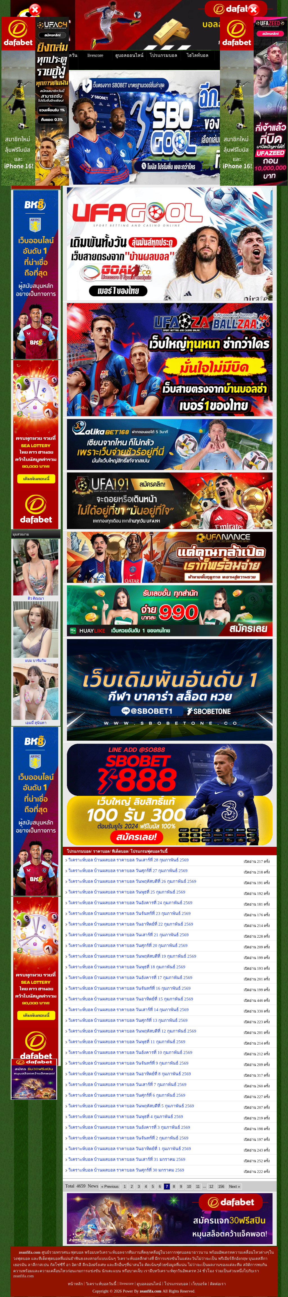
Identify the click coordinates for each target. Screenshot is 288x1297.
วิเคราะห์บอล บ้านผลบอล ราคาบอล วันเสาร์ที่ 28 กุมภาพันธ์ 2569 (128, 859)
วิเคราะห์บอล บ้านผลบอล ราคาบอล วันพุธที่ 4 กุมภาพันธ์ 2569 (125, 1116)
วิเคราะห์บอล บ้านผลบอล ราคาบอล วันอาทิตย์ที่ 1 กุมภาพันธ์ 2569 (129, 1148)
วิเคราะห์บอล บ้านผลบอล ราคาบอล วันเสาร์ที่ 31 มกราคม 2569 (126, 1159)
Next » (234, 1186)
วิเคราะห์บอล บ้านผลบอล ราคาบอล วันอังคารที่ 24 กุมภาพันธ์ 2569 (129, 902)
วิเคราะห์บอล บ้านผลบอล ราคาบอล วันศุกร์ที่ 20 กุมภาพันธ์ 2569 (127, 945)
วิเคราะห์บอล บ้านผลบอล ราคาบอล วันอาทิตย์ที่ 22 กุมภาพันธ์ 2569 (130, 924)
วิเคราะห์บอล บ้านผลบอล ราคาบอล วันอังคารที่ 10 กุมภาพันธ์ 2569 (129, 1052)
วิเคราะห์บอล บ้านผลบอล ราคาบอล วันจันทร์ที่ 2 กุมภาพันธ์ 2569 (127, 1137)
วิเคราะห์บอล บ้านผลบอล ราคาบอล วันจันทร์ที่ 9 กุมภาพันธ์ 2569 (127, 1063)
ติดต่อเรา (218, 1284)
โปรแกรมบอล (163, 55)
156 (221, 1186)
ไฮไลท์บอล (197, 55)
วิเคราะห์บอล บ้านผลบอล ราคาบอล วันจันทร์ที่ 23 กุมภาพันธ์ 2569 (129, 913)
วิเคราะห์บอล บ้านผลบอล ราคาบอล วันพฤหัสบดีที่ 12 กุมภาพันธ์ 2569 (131, 1031)
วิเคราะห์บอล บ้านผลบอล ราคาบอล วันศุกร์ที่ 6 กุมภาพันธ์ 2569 (126, 1095)
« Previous (110, 1186)
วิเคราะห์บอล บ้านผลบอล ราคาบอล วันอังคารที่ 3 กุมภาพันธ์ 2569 (128, 1127)
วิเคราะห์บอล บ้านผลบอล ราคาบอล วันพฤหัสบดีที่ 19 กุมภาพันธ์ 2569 (131, 956)
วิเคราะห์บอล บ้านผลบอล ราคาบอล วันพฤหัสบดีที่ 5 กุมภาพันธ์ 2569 (130, 1105)
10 (189, 1186)
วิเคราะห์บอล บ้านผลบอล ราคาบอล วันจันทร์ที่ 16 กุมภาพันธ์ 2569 (129, 988)
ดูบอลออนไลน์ (129, 55)
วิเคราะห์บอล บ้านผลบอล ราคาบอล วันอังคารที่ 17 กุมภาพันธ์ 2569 (129, 977)
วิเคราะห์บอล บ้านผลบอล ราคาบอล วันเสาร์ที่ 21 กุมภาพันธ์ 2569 (128, 934)
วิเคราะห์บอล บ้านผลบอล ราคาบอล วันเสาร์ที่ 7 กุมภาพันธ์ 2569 (126, 1084)
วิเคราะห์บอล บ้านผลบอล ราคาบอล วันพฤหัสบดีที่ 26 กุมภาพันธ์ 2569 (131, 881)
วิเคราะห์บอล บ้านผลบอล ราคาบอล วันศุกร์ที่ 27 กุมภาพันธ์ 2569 (127, 870)
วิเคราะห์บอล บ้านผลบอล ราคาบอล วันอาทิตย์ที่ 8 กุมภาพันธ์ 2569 (129, 1073)
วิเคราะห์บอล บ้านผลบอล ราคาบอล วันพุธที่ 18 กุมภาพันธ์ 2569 (126, 966)
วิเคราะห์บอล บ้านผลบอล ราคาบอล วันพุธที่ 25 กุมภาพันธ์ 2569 (126, 892)
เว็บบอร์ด (199, 1284)
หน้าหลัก (76, 1284)
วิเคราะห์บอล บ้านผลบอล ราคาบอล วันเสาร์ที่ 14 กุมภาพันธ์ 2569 (128, 1009)
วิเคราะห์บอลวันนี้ (102, 1284)
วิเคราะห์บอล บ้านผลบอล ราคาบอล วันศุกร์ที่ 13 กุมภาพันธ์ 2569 (127, 1020)
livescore (95, 55)
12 (211, 1186)
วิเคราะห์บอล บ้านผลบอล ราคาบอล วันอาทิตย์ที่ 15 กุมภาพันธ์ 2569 (130, 998)
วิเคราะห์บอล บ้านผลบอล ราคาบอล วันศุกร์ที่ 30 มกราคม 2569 (125, 1170)
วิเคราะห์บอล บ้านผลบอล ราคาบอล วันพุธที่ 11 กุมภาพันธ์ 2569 (126, 1041)
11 (198, 1186)
